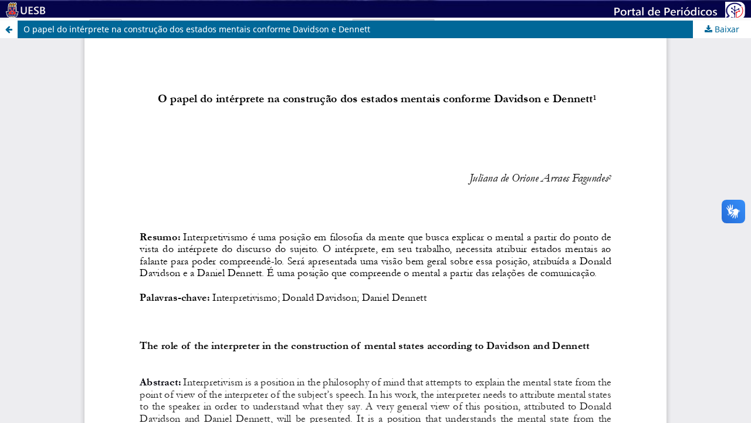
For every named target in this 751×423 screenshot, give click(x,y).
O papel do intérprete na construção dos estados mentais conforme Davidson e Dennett (196, 29)
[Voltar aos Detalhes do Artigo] (9, 29)
